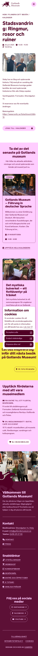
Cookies (30, 641)
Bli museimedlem (20, 442)
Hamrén (28, 647)
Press (8, 544)
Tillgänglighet (19, 637)
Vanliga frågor (13, 587)
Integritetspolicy (13, 641)
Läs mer (27, 327)
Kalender (7, 18)
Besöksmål (10, 573)
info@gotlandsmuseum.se (20, 531)
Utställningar (12, 560)
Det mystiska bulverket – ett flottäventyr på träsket (16, 290)
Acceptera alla (12, 333)
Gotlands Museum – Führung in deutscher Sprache (18, 203)
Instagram (19, 607)
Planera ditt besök (18, 15)
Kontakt (9, 540)
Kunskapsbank (12, 569)
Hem (5, 15)
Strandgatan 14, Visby (25, 528)
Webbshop (10, 564)
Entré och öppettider (16, 578)
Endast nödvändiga (14, 338)
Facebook (19, 613)
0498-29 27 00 (16, 534)
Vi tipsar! (9, 582)
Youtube (19, 619)
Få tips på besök (26, 369)
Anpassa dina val (13, 344)
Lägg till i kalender (15, 128)
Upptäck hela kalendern (17, 248)
